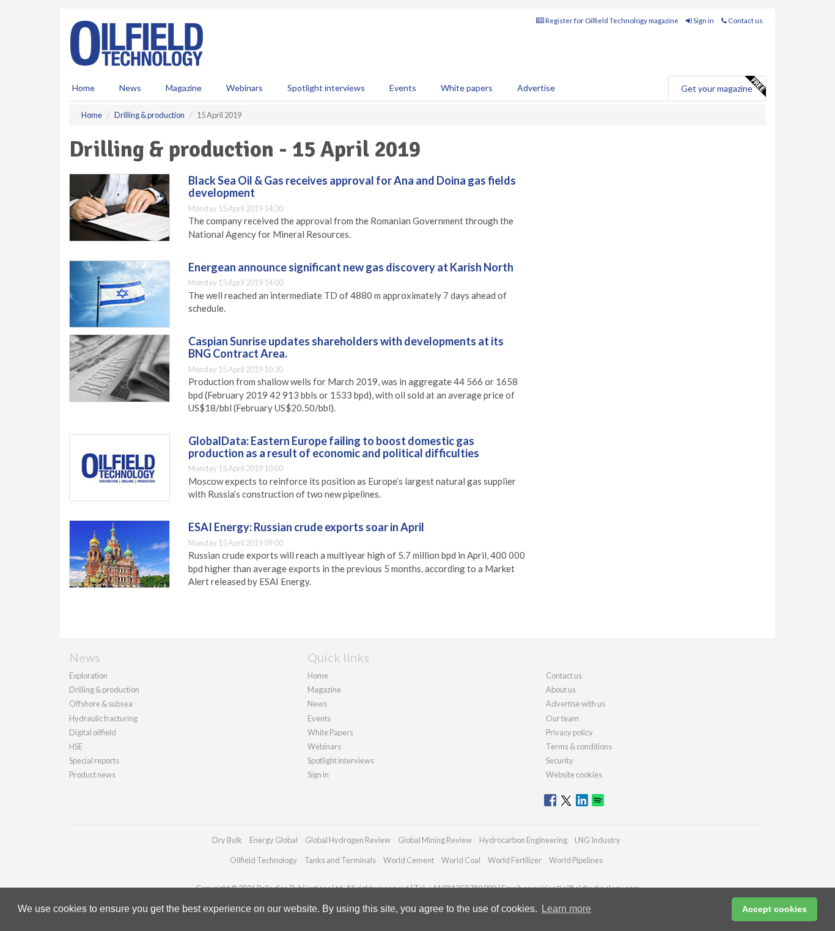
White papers (467, 88)
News (317, 703)
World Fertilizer (515, 860)
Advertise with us (575, 703)
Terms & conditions (579, 746)
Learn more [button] (566, 908)
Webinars (244, 88)
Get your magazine (716, 88)
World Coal (460, 860)
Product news (92, 774)
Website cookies (574, 774)
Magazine (184, 88)
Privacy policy (569, 732)
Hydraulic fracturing (103, 718)
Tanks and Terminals (340, 860)
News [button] (130, 88)
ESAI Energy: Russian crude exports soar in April (306, 527)
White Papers (330, 732)
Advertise (536, 88)
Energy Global (273, 840)
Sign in (703, 20)
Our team (562, 718)
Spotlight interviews (326, 88)
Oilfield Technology (263, 860)
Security (559, 760)
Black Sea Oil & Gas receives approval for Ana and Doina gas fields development (352, 186)
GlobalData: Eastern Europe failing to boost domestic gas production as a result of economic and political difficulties (333, 447)
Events (402, 88)
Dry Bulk (227, 840)
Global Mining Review (435, 840)
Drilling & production (104, 689)
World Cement (408, 860)
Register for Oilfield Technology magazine (611, 20)
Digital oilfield (92, 732)
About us (561, 689)
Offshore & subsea (101, 703)
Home (83, 88)
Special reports (94, 760)
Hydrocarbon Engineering (523, 840)
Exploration (88, 675)
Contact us (745, 20)
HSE (76, 746)
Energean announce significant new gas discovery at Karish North (350, 267)
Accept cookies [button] (774, 909)
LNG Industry (597, 840)
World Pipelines (576, 860)
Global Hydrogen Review (348, 840)
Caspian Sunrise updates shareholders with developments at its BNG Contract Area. (346, 347)
